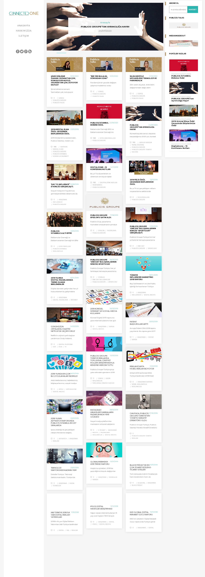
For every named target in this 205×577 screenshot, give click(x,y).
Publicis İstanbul (60, 154)
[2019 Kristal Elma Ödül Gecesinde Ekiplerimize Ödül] (65, 117)
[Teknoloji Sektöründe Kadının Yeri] (65, 456)
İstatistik (63, 147)
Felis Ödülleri (143, 197)
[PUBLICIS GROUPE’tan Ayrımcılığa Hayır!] (144, 113)
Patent (151, 337)
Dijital (111, 522)
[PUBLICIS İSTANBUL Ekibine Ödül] (104, 111)
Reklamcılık (58, 251)
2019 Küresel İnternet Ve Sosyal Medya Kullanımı (103, 311)
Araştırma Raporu (145, 382)
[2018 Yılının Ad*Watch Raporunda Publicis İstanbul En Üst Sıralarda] (65, 406)
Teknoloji (57, 486)
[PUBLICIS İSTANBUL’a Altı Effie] (65, 219)
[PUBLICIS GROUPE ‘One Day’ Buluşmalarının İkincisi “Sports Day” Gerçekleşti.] (144, 214)
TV (65, 347)
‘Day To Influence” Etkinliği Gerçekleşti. (62, 185)
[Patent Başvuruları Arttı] (144, 310)
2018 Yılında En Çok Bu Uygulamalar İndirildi (64, 375)
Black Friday (137, 485)
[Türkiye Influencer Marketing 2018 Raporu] (144, 263)
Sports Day (152, 248)
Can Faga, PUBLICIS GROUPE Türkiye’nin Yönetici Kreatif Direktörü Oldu (140, 417)
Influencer (57, 202)
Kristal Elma (58, 149)
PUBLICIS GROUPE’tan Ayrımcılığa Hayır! (142, 127)
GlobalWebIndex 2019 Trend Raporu (99, 463)
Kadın (108, 378)
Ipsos (94, 524)
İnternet (74, 300)
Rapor (111, 326)
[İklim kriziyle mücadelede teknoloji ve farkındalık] (144, 64)
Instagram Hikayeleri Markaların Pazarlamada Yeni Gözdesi (101, 413)
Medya (95, 432)
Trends (95, 479)
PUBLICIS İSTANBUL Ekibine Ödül (99, 124)
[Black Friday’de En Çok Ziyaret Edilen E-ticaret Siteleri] (144, 453)
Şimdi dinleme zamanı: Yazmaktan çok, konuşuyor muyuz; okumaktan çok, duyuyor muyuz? (64, 80)
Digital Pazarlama (60, 300)
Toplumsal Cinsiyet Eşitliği (103, 383)
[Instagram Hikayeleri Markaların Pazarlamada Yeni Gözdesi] (104, 398)
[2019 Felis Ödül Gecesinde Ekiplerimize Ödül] (144, 167)
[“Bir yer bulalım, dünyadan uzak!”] (104, 64)
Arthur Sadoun (145, 142)
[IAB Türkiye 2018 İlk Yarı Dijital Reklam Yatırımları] (65, 500)
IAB (68, 530)
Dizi (54, 347)
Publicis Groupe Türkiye (142, 149)
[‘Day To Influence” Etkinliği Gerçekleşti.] (65, 172)
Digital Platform (66, 344)
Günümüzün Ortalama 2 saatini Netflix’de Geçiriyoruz (63, 328)
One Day (141, 246)
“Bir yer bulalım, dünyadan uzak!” (99, 77)
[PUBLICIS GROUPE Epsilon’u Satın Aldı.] (104, 203)
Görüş (61, 98)
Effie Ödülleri (65, 246)
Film (60, 347)
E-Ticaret (101, 430)
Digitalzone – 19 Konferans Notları (100, 168)
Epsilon (101, 230)
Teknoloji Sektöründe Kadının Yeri (64, 469)
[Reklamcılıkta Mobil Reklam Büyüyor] (144, 354)
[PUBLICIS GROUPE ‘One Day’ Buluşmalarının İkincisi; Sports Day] (104, 248)
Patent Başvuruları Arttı (139, 323)
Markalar (113, 477)
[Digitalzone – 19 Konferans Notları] (104, 155)
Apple (61, 389)
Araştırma (63, 200)
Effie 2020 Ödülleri (107, 138)
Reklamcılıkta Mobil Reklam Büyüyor (142, 367)
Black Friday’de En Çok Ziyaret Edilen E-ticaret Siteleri (140, 467)
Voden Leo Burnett (61, 156)
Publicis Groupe (59, 100)
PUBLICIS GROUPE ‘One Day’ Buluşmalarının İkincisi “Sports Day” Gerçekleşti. (143, 229)
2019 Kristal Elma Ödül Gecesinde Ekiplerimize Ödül (60, 131)
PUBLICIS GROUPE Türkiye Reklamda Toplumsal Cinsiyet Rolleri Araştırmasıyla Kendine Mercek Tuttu (102, 360)
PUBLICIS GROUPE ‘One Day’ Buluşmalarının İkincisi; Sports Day (103, 262)
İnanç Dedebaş (138, 145)
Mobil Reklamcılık (139, 384)
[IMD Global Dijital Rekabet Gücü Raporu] (144, 500)
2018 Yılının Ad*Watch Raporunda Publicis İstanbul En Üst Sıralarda (63, 422)
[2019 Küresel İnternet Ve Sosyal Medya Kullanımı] (104, 297)
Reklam (135, 438)
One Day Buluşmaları (101, 279)
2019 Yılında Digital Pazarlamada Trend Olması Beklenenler (62, 281)
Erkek (100, 378)
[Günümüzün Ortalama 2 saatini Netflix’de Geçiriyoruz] (65, 314)
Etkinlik (101, 277)
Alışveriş (141, 483)
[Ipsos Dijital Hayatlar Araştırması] (104, 494)
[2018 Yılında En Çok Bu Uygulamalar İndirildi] (65, 362)
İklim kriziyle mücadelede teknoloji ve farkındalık (143, 78)
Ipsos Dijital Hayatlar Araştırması (101, 507)
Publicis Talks (58, 103)
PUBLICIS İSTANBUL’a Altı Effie (61, 232)
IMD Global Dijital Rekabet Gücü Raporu (141, 513)
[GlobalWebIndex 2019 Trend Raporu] (104, 450)
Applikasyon (71, 389)
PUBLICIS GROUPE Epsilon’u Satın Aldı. (100, 216)
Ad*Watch (63, 438)
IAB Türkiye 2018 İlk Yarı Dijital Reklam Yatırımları (60, 514)
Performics (97, 185)
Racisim (135, 152)
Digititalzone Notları (108, 182)
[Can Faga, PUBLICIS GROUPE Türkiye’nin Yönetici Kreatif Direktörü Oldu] (144, 401)
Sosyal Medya (149, 295)
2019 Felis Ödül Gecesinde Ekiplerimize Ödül (142, 182)
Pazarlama (111, 230)
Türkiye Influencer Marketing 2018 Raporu (141, 277)
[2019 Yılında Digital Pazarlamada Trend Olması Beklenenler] (65, 266)
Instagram (112, 430)
